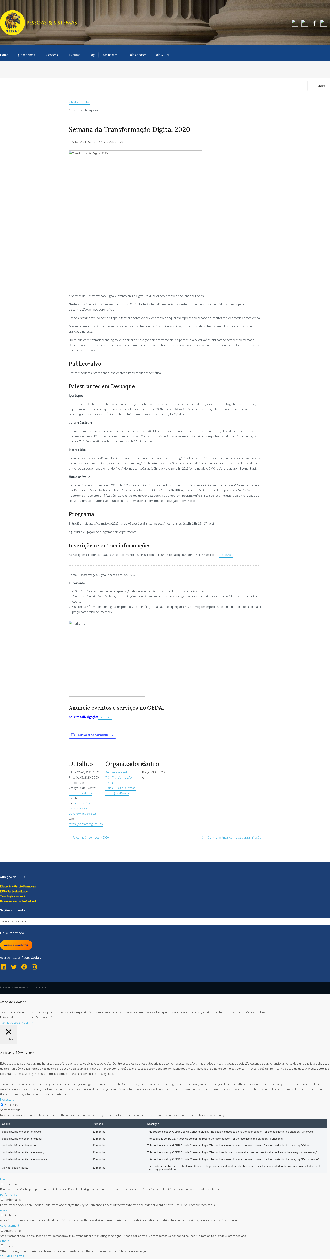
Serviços (52, 55)
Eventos (74, 55)
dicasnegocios (78, 808)
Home (4, 55)
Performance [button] (8, 1194)
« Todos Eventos (79, 102)
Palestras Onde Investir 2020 (90, 837)
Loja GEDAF (162, 55)
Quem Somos (26, 55)
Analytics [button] (5, 1210)
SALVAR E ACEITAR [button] (12, 1256)
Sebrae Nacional (116, 772)
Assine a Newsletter (16, 945)
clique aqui (105, 717)
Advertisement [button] (9, 1225)
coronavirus (82, 803)
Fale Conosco (137, 55)
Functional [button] (7, 1179)
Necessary (11, 1104)
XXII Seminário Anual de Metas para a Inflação (231, 837)
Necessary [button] (7, 1099)
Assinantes (110, 55)
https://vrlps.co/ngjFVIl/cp (86, 824)
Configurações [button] (10, 1022)
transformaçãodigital (82, 813)
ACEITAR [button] (27, 1022)
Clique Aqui (226, 555)
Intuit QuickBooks (117, 793)
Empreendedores (80, 793)
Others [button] (4, 1241)
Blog (91, 55)
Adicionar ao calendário (93, 735)
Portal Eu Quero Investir (120, 788)
